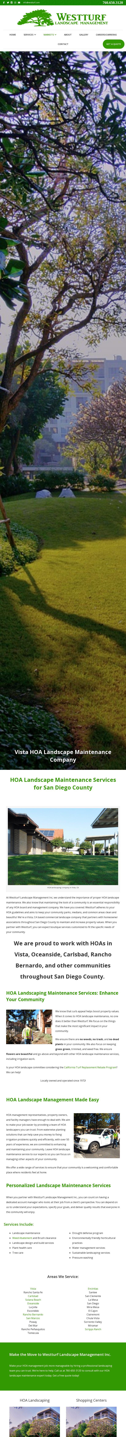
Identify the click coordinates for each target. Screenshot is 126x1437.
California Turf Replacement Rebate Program (90, 1067)
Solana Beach (33, 1299)
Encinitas (93, 1288)
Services (28, 34)
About (68, 34)
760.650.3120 (113, 3)
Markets (49, 34)
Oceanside (33, 1303)
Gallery (83, 34)
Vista (33, 1288)
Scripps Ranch (93, 1329)
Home (13, 34)
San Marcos (33, 1318)
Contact (63, 44)
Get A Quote (113, 44)
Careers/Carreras (106, 34)
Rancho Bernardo (33, 1314)
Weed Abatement (22, 1238)
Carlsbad (33, 1296)
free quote (65, 1375)
